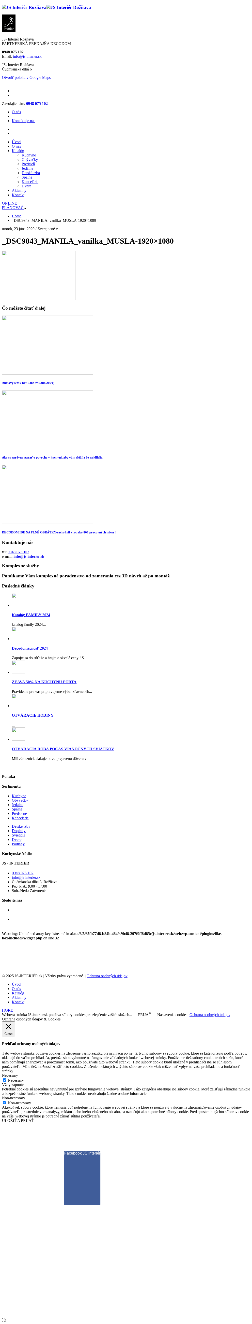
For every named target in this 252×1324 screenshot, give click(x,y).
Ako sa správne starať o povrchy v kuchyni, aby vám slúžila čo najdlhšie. (52, 457)
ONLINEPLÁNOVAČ (13, 205)
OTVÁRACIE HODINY (33, 715)
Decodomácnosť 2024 (30, 648)
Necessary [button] (10, 1075)
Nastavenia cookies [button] (172, 1015)
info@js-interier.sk (27, 56)
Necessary (16, 1080)
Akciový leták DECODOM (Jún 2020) (28, 383)
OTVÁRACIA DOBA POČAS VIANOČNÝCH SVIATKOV (63, 749)
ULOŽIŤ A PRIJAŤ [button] (18, 1120)
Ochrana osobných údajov (107, 976)
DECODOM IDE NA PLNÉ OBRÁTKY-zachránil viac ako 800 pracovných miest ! (59, 532)
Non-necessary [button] (13, 1098)
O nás (16, 112)
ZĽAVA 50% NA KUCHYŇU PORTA (44, 682)
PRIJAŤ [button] (144, 1015)
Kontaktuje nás (23, 121)
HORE (7, 1010)
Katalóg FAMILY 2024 (31, 615)
